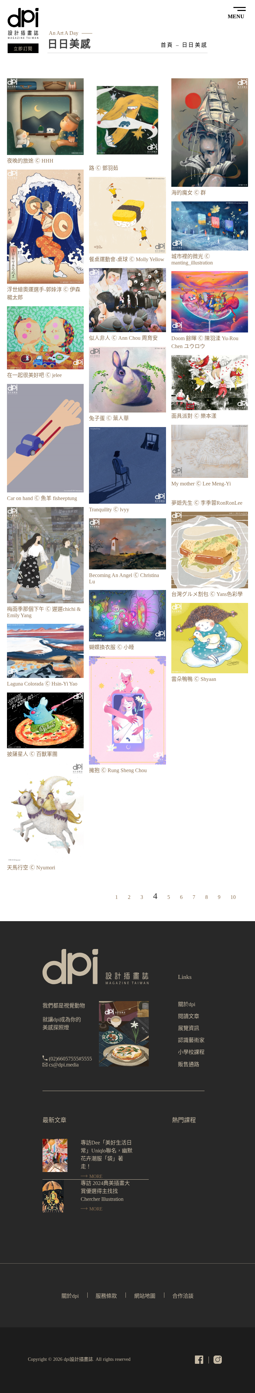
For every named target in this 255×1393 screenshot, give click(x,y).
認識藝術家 (191, 1040)
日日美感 (195, 45)
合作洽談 (183, 1296)
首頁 (167, 45)
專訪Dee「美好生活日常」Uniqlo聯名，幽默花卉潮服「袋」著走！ (106, 1154)
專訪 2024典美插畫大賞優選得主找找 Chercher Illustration (105, 1191)
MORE (95, 1176)
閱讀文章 (188, 1016)
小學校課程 (191, 1052)
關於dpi (186, 1004)
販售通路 (188, 1064)
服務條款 (106, 1296)
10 (233, 897)
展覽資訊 (188, 1028)
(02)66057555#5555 (70, 1059)
